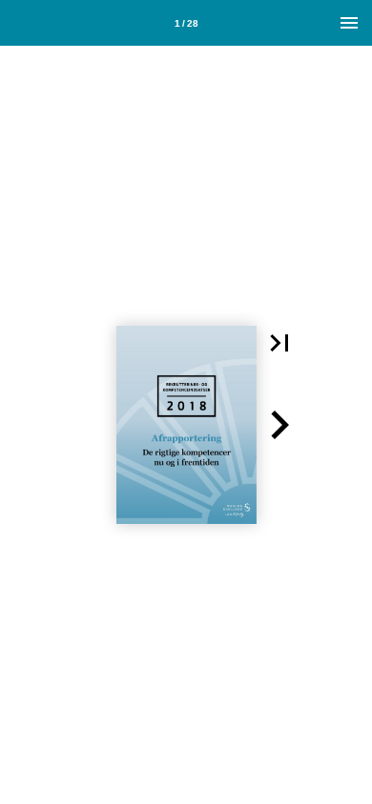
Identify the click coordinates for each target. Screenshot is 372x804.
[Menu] (349, 23)
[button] (279, 343)
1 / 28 (186, 23)
